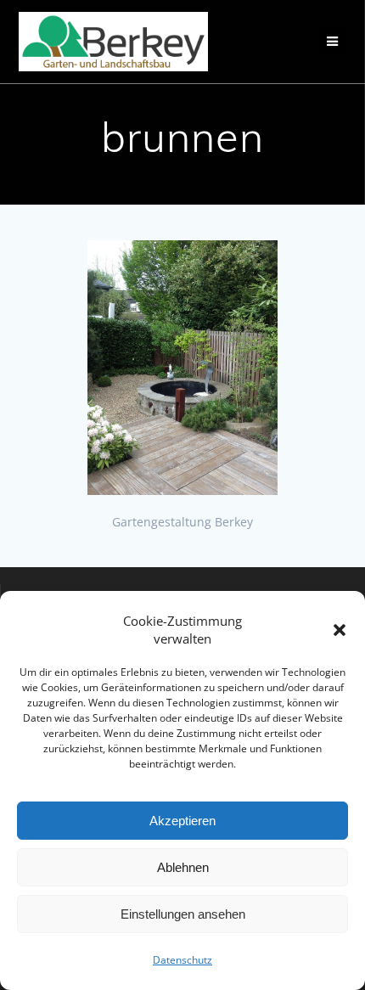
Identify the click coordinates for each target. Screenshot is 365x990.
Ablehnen (183, 867)
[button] (339, 630)
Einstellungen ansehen (183, 914)
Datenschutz (182, 960)
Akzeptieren (182, 820)
